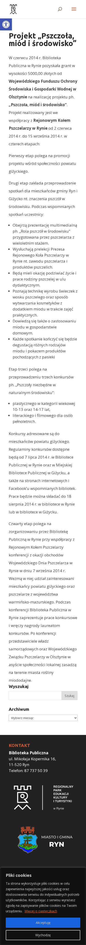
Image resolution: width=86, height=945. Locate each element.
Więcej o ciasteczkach (41, 911)
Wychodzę (43, 935)
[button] (6, 24)
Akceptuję (43, 922)
